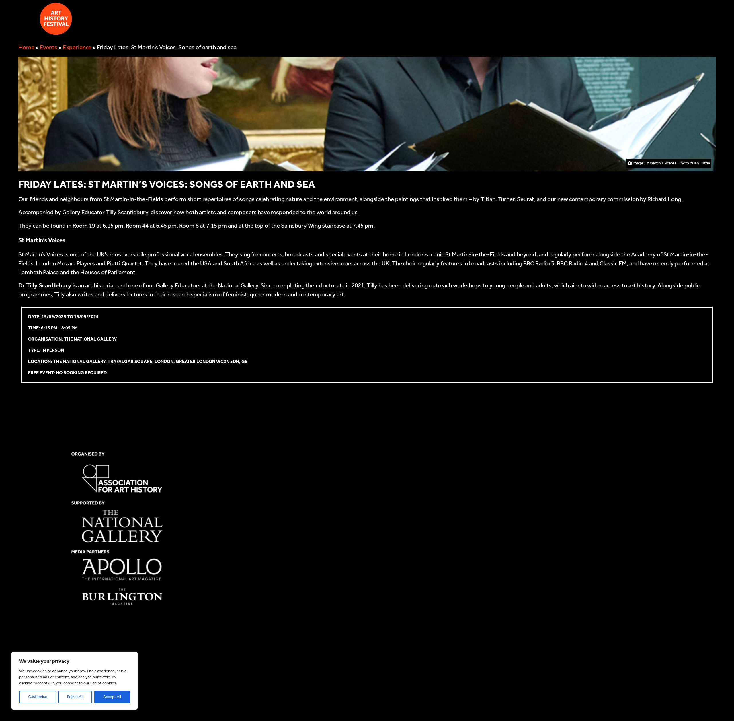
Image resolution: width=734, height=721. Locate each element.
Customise (37, 697)
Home (26, 47)
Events (48, 47)
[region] (74, 681)
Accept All (112, 697)
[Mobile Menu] (25, 19)
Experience (77, 47)
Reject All (75, 697)
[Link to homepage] (56, 21)
